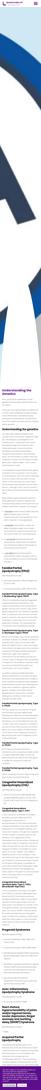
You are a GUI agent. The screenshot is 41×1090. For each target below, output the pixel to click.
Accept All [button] (22, 1085)
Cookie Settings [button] (9, 1085)
